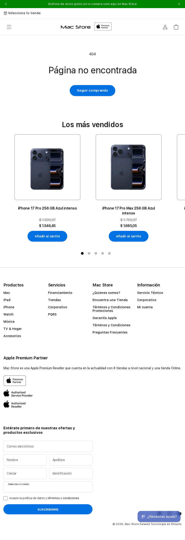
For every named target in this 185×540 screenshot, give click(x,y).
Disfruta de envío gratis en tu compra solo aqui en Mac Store (92, 4)
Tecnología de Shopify (166, 524)
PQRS (52, 314)
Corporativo (57, 307)
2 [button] (89, 253)
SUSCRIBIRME (47, 509)
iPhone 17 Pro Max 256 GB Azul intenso (128, 210)
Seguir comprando (92, 90)
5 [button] (109, 253)
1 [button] (82, 253)
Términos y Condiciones (111, 325)
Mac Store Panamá (137, 524)
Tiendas (54, 300)
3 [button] (96, 253)
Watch (8, 314)
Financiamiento (60, 293)
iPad (6, 300)
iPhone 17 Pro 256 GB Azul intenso (47, 208)
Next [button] (179, 4)
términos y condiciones (63, 498)
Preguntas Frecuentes (109, 332)
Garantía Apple (104, 318)
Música (9, 321)
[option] (47, 188)
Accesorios (12, 336)
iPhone (8, 307)
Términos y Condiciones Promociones (111, 309)
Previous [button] (6, 4)
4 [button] (102, 253)
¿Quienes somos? (106, 293)
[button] (9, 27)
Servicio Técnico (150, 293)
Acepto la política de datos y (44, 498)
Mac (6, 293)
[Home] (75, 27)
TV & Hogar (12, 329)
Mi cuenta (145, 307)
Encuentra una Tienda (110, 300)
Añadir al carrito (47, 236)
